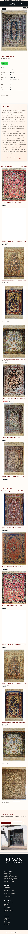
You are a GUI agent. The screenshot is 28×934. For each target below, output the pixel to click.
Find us (25, 3)
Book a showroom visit (17, 823)
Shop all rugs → (23, 166)
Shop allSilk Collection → (21, 489)
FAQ (5, 912)
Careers (6, 921)
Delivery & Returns (5, 99)
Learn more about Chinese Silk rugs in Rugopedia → (13, 158)
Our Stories (7, 907)
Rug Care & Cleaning (9, 909)
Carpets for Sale (8, 895)
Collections (7, 887)
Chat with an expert (6, 823)
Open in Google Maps (9, 879)
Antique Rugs (7, 892)
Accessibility (7, 924)
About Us (6, 918)
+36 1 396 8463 (15, 0)
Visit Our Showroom (9, 881)
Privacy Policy (7, 922)
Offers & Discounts (8, 896)
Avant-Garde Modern (9, 893)
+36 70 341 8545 (21, 0)
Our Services (7, 919)
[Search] (21, 4)
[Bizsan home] (12, 4)
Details (2, 67)
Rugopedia (7, 904)
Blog (5, 905)
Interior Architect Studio (10, 902)
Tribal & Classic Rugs (9, 890)
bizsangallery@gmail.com (8, 0)
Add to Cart (4, 63)
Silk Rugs (6, 889)
